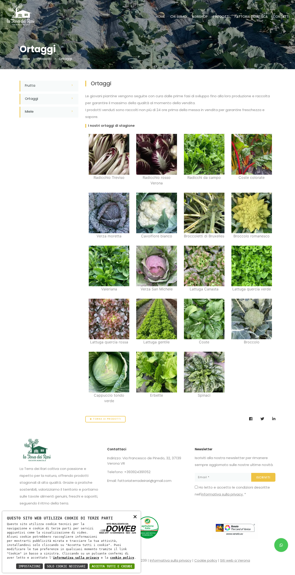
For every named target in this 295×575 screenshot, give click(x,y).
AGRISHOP (200, 16)
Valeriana (109, 289)
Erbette (156, 395)
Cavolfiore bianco (156, 236)
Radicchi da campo (204, 177)
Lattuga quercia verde (251, 289)
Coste (204, 342)
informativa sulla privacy (76, 557)
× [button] (135, 516)
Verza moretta (109, 236)
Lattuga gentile (156, 342)
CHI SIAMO (178, 16)
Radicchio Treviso (109, 177)
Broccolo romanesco (251, 236)
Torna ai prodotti (106, 418)
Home (25, 58)
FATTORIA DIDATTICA (251, 16)
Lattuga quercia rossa (109, 342)
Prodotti (44, 58)
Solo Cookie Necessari (66, 566)
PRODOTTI (221, 16)
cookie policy (122, 557)
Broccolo (252, 342)
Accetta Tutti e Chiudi (112, 566)
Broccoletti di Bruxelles (204, 236)
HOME (160, 16)
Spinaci (204, 395)
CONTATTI (281, 16)
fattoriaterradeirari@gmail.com (144, 480)
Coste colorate (252, 177)
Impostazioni (29, 566)
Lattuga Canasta (204, 289)
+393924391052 (137, 471)
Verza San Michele (157, 289)
